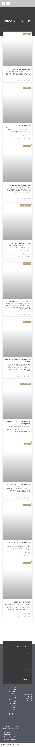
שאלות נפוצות (12, 703)
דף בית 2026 (12, 707)
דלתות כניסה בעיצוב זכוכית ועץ (18, 484)
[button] (17, 4)
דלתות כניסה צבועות (22, 125)
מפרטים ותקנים (12, 699)
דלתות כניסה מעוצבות (22, 602)
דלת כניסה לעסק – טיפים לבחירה (17, 243)
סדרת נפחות (29, 702)
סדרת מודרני (29, 698)
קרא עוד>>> (26, 77)
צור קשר (14, 705)
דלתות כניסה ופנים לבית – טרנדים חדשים (17, 360)
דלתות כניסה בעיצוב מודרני (20, 185)
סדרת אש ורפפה (28, 694)
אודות (14, 689)
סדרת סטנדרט (28, 704)
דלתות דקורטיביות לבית (21, 69)
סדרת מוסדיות (28, 700)
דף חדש (14, 709)
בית (15, 687)
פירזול (14, 697)
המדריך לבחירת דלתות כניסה (19, 301)
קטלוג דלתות (12, 691)
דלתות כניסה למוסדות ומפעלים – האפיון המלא (18, 422)
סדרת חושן (29, 696)
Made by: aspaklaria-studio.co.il (10, 744)
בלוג (15, 701)
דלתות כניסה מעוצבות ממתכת (19, 542)
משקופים (13, 693)
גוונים (15, 695)
